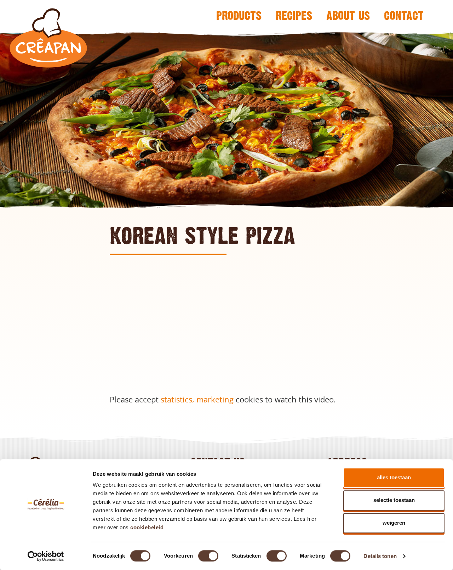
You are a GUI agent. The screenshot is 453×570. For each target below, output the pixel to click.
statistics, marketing (197, 399)
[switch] (208, 555)
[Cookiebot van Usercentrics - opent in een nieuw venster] (46, 556)
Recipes (294, 15)
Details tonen (379, 556)
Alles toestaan (394, 477)
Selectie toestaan (394, 500)
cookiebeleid (147, 527)
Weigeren (394, 523)
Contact (404, 15)
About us (348, 15)
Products (239, 15)
